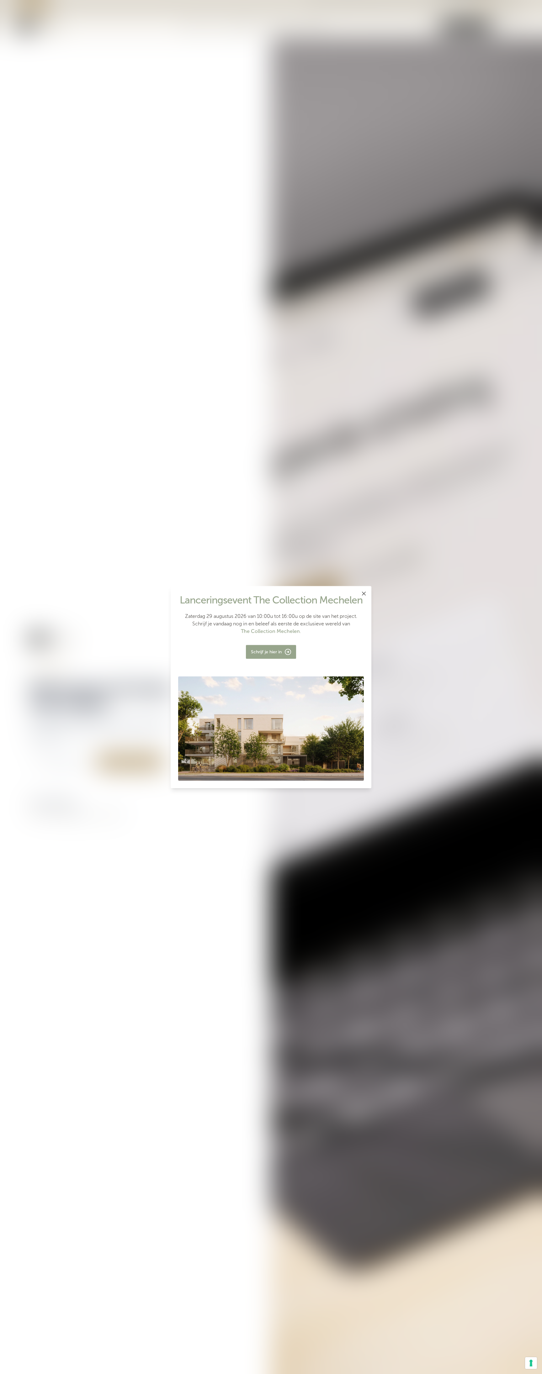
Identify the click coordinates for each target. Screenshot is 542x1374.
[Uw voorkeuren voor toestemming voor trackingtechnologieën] (531, 1363)
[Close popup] (363, 593)
